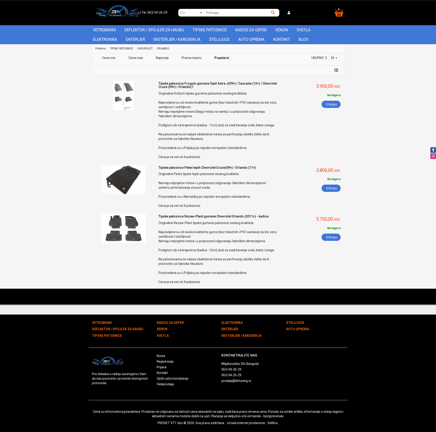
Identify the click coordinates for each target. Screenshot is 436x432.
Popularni (221, 58)
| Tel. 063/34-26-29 (153, 12)
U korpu (331, 104)
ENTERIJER (135, 39)
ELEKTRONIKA (105, 39)
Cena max (136, 58)
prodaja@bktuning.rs (236, 381)
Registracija (165, 361)
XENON (281, 30)
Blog (303, 39)
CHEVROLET (145, 48)
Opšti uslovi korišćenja (172, 378)
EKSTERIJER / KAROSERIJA (177, 39)
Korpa (161, 356)
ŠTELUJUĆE (219, 39)
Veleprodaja (165, 384)
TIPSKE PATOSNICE (210, 30)
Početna (100, 48)
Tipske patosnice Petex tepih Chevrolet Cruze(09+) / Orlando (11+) (207, 167)
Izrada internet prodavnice (246, 423)
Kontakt (281, 39)
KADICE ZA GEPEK (251, 30)
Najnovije (162, 58)
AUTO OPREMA (251, 39)
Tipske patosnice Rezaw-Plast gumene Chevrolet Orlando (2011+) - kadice (214, 216)
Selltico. (273, 423)
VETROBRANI (104, 30)
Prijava (161, 367)
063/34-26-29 (231, 369)
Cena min (109, 58)
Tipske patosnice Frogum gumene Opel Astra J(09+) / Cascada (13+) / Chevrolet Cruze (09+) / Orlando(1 (218, 85)
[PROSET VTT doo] (117, 12)
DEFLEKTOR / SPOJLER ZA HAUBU (154, 30)
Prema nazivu (192, 58)
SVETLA (303, 30)
